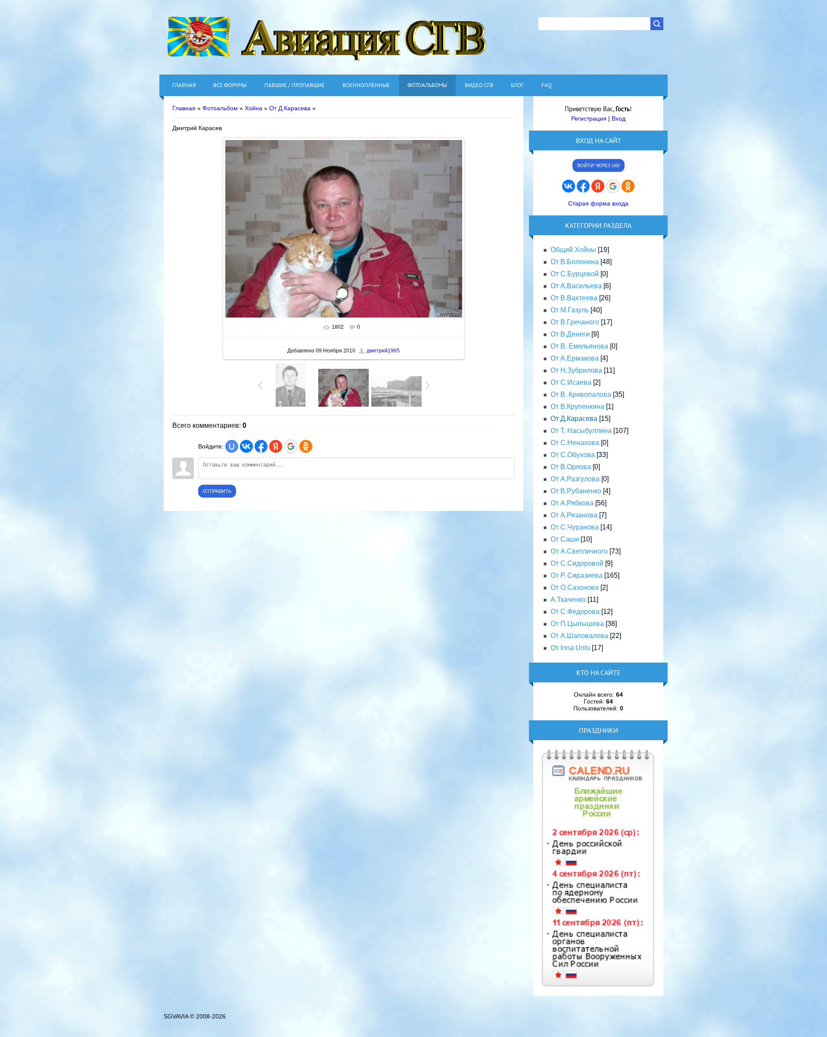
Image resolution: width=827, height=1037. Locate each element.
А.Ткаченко (568, 599)
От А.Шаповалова (579, 635)
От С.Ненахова (574, 442)
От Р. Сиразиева (576, 575)
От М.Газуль (569, 310)
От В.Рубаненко (575, 491)
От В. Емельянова (579, 346)
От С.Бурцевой (574, 273)
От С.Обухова (572, 454)
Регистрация (588, 118)
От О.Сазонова (574, 587)
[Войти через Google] (291, 446)
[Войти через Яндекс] (275, 446)
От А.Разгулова (575, 479)
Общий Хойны (573, 249)
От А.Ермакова (574, 358)
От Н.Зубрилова (576, 370)
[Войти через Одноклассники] (305, 446)
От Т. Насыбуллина (581, 430)
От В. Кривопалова (580, 394)
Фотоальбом (220, 108)
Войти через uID (598, 165)
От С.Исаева (570, 382)
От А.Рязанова (573, 515)
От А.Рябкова (572, 503)
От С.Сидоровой (576, 563)
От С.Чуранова (574, 527)
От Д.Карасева (290, 108)
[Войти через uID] (231, 446)
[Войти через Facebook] (261, 446)
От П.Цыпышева (577, 623)
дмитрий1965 (383, 351)
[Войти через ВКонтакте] (246, 446)
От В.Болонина (574, 261)
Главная (184, 108)
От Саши (564, 539)
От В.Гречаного (574, 322)
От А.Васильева (576, 286)
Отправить (217, 491)
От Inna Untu (570, 647)
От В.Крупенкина (577, 406)
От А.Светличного (579, 551)
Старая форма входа (598, 203)
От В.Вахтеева (573, 298)
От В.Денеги (570, 334)
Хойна (253, 108)
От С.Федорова (575, 611)
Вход (618, 118)
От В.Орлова (570, 466)
